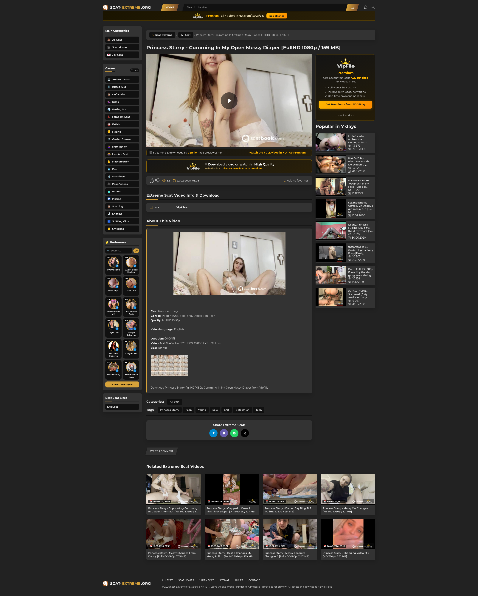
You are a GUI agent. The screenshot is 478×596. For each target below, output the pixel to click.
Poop (188, 409)
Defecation (242, 409)
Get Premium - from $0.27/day (345, 104)
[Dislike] (157, 181)
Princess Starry (169, 409)
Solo (215, 409)
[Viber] (224, 433)
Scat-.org (130, 7)
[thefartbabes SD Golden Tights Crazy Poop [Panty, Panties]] (331, 253)
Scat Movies (186, 580)
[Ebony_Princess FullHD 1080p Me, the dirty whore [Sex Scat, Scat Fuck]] (331, 231)
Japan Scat (206, 580)
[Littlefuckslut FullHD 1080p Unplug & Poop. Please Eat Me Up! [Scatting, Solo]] (331, 143)
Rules (239, 580)
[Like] (152, 181)
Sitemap (224, 580)
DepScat (112, 406)
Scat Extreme (163, 34)
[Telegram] (213, 433)
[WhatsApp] (234, 433)
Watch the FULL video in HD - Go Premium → (279, 152)
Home (170, 7)
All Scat (186, 34)
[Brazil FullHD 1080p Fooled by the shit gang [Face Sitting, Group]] (331, 276)
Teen (259, 409)
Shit (226, 409)
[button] (366, 7)
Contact (254, 580)
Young (202, 409)
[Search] (352, 7)
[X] (245, 433)
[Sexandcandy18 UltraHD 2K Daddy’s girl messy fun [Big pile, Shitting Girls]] (331, 209)
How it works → (345, 115)
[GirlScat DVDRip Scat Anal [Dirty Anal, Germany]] (331, 298)
